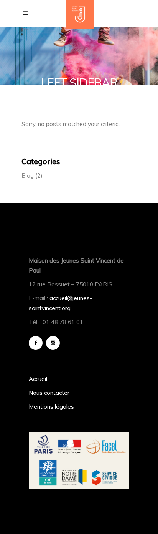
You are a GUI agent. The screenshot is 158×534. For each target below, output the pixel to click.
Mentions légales (51, 406)
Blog (27, 175)
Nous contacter (49, 392)
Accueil (38, 379)
